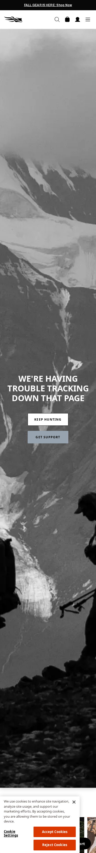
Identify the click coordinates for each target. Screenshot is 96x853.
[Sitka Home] (26, 19)
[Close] (74, 802)
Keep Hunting (47, 419)
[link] (48, 419)
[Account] (77, 19)
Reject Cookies (54, 844)
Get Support (48, 437)
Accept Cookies (55, 831)
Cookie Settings (11, 833)
